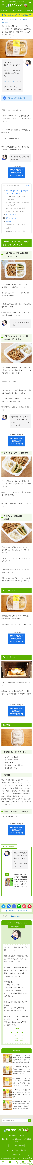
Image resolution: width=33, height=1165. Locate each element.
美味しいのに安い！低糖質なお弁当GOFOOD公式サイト (16, 172)
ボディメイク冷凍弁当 (18, 19)
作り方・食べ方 (11, 218)
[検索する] (29, 1120)
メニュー (3, 1163)
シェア (16, 1163)
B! (14, 906)
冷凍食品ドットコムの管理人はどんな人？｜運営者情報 (16, 1140)
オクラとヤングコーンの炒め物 (16, 208)
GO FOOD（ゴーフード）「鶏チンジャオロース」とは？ (17, 192)
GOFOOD (4, 22)
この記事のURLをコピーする (17, 911)
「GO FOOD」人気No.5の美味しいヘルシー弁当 (18, 198)
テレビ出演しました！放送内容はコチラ (17, 15)
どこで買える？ (11, 214)
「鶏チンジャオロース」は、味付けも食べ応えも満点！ (18, 204)
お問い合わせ (16, 1154)
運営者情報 (23, 1163)
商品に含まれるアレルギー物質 (16, 231)
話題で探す (5, 10)
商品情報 (8, 221)
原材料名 (10, 228)
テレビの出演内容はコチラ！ (17, 98)
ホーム (5, 19)
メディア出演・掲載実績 (16, 1145)
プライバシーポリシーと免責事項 (16, 1150)
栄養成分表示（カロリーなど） (16, 225)
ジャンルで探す (17, 10)
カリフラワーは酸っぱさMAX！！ (17, 211)
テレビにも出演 (9, 81)
